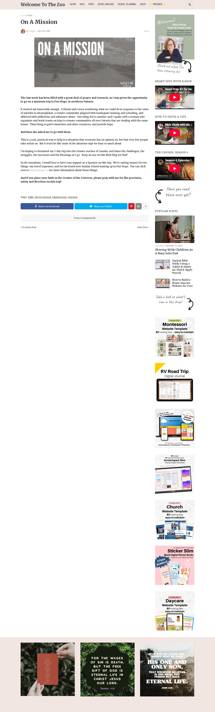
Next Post (142, 227)
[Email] (138, 206)
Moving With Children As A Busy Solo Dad (174, 251)
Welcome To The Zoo (43, 4)
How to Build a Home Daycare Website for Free (182, 282)
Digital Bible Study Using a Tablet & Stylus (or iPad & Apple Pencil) (182, 266)
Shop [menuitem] (143, 4)
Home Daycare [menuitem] (106, 4)
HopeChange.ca (39, 170)
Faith (30, 16)
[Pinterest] (131, 206)
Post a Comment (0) (85, 218)
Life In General (42, 197)
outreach (72, 197)
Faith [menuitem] (91, 4)
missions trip (59, 197)
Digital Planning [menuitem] (127, 4)
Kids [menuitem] (82, 4)
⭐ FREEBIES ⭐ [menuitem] (157, 4)
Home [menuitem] (73, 4)
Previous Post (29, 227)
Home (23, 16)
